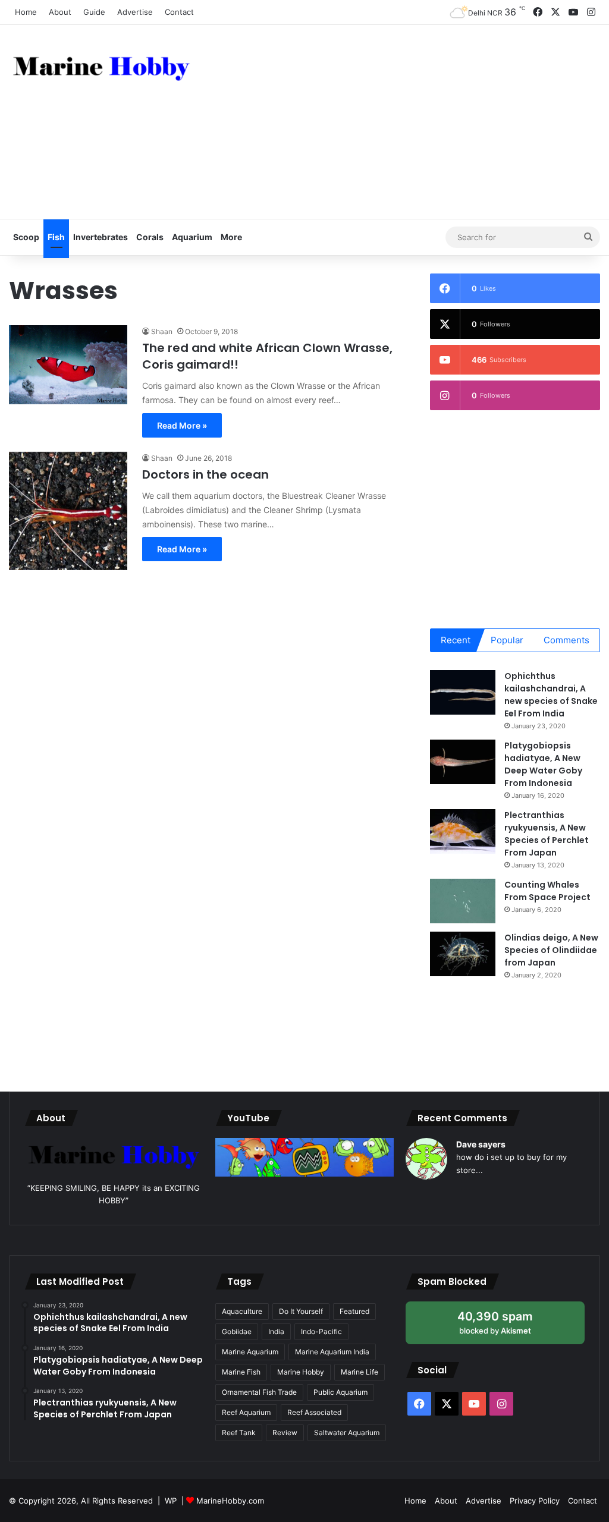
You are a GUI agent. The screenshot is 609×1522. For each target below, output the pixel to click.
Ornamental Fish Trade (259, 1392)
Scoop (26, 237)
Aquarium (192, 237)
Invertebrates (100, 237)
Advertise (135, 12)
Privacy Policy (535, 1500)
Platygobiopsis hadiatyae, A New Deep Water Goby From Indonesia (543, 764)
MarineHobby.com (230, 1500)
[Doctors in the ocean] (68, 511)
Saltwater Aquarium (346, 1432)
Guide (94, 12)
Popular (507, 640)
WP (171, 1500)
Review (284, 1432)
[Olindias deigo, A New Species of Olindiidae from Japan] (462, 954)
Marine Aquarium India (332, 1351)
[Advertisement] (410, 120)
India (276, 1331)
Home (26, 12)
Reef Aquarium (246, 1412)
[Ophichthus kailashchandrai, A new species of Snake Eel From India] (462, 692)
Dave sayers (481, 1144)
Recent (455, 640)
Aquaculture (242, 1311)
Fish (56, 237)
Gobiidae (237, 1331)
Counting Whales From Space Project (547, 891)
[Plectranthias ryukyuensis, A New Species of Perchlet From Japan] (462, 831)
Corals (150, 237)
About (60, 12)
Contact (179, 12)
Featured (354, 1311)
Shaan (161, 331)
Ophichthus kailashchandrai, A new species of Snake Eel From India (551, 694)
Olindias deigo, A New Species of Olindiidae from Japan (551, 950)
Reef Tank (239, 1432)
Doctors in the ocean (205, 474)
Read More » (182, 425)
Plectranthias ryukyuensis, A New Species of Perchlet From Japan (546, 834)
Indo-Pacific (321, 1331)
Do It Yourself (301, 1311)
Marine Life (359, 1371)
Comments (566, 640)
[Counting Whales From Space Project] (462, 901)
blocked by (507, 1326)
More (231, 237)
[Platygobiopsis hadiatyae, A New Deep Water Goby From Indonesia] (462, 762)
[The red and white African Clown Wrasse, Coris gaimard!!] (68, 364)
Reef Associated (314, 1412)
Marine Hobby (300, 1371)
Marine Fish (241, 1371)
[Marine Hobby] (101, 66)
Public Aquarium (340, 1392)
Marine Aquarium (250, 1351)
